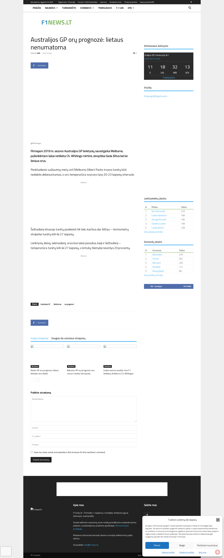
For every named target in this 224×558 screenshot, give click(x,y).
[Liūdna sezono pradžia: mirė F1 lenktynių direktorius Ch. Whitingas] (120, 356)
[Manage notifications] (217, 552)
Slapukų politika (168, 552)
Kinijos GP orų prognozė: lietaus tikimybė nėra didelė (45, 372)
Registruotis (161, 96)
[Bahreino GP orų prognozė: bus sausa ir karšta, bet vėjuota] (83, 356)
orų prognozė (69, 304)
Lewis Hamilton (159, 215)
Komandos (85, 7)
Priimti (157, 545)
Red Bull (156, 267)
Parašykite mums (115, 2)
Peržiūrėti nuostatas (207, 545)
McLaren (157, 263)
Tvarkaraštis (69, 7)
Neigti (182, 545)
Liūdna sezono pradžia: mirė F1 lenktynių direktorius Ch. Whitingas (118, 372)
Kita (130, 7)
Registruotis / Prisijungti (66, 2)
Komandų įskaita (153, 242)
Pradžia (37, 7)
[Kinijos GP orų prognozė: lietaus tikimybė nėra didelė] (47, 356)
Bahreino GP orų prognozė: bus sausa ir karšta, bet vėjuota (81, 372)
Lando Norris (158, 227)
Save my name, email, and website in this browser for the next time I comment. (69, 452)
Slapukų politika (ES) (147, 2)
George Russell (159, 219)
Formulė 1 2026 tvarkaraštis (87, 2)
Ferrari (156, 258)
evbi (38, 53)
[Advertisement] (137, 22)
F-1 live (120, 7)
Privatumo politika (186, 552)
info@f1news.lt (91, 544)
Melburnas (57, 304)
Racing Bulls (158, 271)
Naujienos (50, 7)
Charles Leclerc (159, 223)
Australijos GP (45, 304)
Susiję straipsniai (39, 338)
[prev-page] (32, 380)
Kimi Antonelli (158, 211)
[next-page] (37, 380)
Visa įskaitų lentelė (153, 232)
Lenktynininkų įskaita (155, 198)
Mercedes (157, 254)
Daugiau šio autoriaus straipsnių (68, 338)
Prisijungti (149, 96)
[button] (217, 519)
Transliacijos (105, 7)
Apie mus (202, 552)
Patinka (187, 286)
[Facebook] (191, 2)
